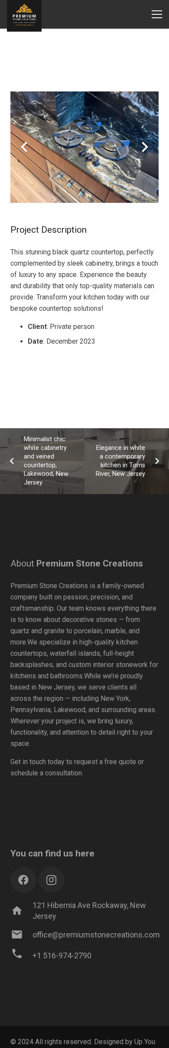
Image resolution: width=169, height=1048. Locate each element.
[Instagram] (52, 880)
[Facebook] (23, 880)
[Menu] (157, 14)
